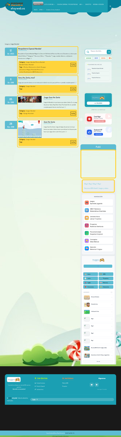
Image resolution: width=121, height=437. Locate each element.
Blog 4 (86, 184)
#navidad (34, 69)
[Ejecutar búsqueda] (109, 52)
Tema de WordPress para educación (55, 433)
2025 (12, 54)
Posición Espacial (41, 386)
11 (10, 79)
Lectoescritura (40, 389)
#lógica (29, 69)
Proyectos (64, 386)
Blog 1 (99, 184)
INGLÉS (35, 9)
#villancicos (38, 72)
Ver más (73, 64)
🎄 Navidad (88, 58)
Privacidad (104, 389)
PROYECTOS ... (37, 4)
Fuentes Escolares (41, 383)
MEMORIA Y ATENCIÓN (98, 4)
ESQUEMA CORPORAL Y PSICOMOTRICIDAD (67, 4)
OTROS (41, 9)
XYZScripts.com (66, 436)
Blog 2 (95, 184)
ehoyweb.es (18, 8)
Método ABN (65, 383)
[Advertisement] (60, 30)
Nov (8, 127)
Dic (8, 54)
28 (11, 123)
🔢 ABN (96, 58)
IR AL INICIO (99, 103)
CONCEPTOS (88, 4)
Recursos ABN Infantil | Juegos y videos (96, 188)
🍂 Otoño (103, 58)
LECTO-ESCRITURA (49, 4)
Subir (34, 400)
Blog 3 (90, 184)
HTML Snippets (55, 436)
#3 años (25, 67)
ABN (80, 4)
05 (10, 99)
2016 (12, 82)
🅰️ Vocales (111, 58)
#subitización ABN (29, 72)
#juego (25, 113)
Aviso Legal (99, 389)
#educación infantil (35, 67)
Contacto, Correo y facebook (53, 9)
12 (11, 50)
